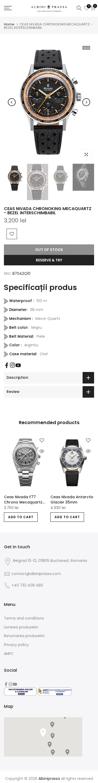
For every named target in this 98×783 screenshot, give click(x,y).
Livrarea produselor (21, 627)
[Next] (86, 102)
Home (9, 24)
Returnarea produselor (24, 635)
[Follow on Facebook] (6, 365)
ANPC (9, 653)
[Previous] (12, 102)
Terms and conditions (24, 618)
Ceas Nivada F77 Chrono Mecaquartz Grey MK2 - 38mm (23, 499)
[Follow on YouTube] (18, 365)
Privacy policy (16, 644)
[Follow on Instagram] (12, 365)
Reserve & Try (49, 260)
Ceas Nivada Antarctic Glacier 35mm (72, 499)
